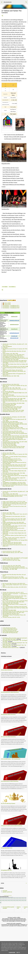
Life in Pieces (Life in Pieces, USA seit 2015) (13, 370)
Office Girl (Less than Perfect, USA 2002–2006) (13, 403)
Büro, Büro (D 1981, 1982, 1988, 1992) (12, 388)
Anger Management (7, 346)
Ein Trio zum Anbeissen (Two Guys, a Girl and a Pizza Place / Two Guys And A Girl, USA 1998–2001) (15, 601)
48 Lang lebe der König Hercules (10, 632)
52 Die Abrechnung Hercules (9, 627)
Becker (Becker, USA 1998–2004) (10, 421)
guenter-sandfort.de (7, 891)
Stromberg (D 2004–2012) (9, 405)
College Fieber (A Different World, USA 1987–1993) (14, 596)
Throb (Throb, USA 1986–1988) (10, 409)
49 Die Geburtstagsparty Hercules (10, 631)
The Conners (4, 286)
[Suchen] (26, 2)
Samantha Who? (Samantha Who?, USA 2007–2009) (15, 441)
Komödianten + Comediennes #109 (11, 307)
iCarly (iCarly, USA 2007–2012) (10, 527)
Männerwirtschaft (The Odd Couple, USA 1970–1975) (15, 611)
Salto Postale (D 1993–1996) (9, 404)
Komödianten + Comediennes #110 (11, 306)
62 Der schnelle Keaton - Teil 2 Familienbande (10, 759)
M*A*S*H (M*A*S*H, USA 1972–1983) (11, 551)
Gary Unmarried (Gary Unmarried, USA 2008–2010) (15, 360)
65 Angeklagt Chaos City (6, 870)
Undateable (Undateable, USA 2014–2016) (12, 496)
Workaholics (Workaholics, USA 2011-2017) (13, 411)
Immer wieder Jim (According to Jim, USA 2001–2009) (15, 366)
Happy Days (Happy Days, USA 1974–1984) (13, 427)
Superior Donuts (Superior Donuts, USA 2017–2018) (15, 495)
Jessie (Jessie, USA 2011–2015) (10, 529)
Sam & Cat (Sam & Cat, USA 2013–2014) (12, 542)
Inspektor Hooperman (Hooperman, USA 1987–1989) (15, 578)
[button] (2, 16)
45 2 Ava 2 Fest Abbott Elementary (8, 736)
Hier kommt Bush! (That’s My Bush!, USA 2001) (14, 566)
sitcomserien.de (7, 2)
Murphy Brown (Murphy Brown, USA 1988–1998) (14, 398)
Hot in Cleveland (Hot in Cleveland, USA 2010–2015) (15, 606)
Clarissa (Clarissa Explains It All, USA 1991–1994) (14, 518)
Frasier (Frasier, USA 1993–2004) (10, 425)
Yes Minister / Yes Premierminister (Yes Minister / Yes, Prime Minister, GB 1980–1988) (15, 568)
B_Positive (5, 347)
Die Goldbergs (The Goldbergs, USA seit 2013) (13, 357)
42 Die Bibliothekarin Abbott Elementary (9, 781)
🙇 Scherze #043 (7, 304)
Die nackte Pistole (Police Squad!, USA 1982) (13, 577)
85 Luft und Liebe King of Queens (8, 803)
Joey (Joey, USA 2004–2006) (9, 610)
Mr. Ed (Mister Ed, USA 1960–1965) (11, 474)
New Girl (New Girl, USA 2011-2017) (11, 613)
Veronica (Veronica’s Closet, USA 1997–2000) (13, 410)
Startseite (5, 890)
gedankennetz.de (14, 324)
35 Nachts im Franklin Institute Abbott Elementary (11, 825)
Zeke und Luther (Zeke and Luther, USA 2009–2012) (15, 587)
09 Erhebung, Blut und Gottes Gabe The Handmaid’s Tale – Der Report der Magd (15, 638)
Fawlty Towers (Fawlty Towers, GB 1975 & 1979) (14, 501)
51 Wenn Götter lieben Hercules (10, 629)
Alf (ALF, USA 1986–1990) (9, 453)
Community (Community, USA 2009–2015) (12, 355)
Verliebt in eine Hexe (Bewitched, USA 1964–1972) (14, 483)
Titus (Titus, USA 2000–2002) (9, 445)
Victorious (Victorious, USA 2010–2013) (12, 543)
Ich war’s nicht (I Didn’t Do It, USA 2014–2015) (13, 528)
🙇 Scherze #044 (7, 303)
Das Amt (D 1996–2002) (8, 391)
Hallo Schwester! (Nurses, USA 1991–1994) (13, 552)
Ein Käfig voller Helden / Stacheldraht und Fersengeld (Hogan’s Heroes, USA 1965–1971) (15, 558)
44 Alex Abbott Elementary (6, 670)
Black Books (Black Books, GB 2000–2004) (12, 422)
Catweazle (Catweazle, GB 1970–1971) (12, 459)
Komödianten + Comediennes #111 (11, 305)
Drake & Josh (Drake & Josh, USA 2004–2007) (13, 522)
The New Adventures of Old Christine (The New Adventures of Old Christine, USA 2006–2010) (14, 447)
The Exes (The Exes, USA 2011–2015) (11, 617)
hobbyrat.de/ (14, 316)
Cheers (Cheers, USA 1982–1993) (10, 353)
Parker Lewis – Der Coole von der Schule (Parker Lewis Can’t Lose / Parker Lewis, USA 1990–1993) (15, 437)
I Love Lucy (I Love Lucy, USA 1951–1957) (12, 431)
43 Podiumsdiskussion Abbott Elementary (10, 692)
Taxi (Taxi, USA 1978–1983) (9, 444)
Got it (18, 952)
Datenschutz (19, 907)
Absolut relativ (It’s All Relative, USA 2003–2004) (14, 417)
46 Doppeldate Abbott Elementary (8, 714)
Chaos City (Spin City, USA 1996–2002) (12, 565)
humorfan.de (14, 329)
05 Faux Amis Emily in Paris (6, 848)
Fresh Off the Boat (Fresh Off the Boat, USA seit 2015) (15, 358)
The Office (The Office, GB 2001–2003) (12, 408)
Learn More (12, 952)
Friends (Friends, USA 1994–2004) (10, 359)
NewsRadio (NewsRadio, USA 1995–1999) (12, 399)
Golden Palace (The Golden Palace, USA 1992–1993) (15, 502)
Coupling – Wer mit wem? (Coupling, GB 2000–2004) (15, 424)
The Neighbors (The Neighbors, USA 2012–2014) (14, 482)
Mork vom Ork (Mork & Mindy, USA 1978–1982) (14, 473)
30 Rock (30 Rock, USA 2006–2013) (11, 384)
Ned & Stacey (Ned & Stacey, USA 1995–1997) (13, 612)
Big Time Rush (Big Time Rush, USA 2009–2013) (14, 583)
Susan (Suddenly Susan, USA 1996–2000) (12, 406)
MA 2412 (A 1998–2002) (8, 395)
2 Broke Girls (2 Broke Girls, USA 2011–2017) (13, 592)
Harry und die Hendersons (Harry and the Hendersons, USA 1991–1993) (12, 461)
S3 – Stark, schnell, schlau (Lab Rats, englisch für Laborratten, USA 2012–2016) (14, 478)
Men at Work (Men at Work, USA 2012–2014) (13, 432)
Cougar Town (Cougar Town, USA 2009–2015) (13, 354)
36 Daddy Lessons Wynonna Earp (10, 647)
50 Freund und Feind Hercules (9, 630)
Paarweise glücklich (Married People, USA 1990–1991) (15, 435)
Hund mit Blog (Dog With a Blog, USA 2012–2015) (14, 464)
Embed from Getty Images (20, 117)
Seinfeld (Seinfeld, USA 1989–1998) (11, 376)
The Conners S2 (12, 286)
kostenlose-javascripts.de (8, 895)
